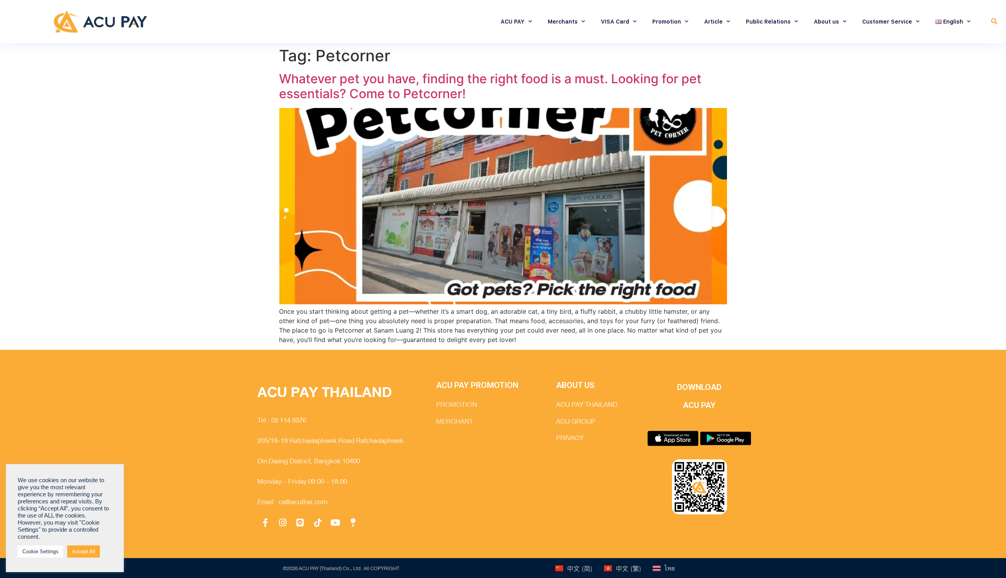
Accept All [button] (83, 551)
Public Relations (768, 21)
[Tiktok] (318, 523)
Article (713, 21)
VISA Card (615, 21)
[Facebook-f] (265, 523)
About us (826, 21)
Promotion (666, 21)
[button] (994, 21)
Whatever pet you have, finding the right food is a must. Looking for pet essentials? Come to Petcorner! (490, 86)
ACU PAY (513, 21)
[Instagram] (283, 523)
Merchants (563, 21)
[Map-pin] (353, 523)
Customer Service (887, 21)
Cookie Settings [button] (40, 551)
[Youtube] (335, 523)
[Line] (300, 523)
